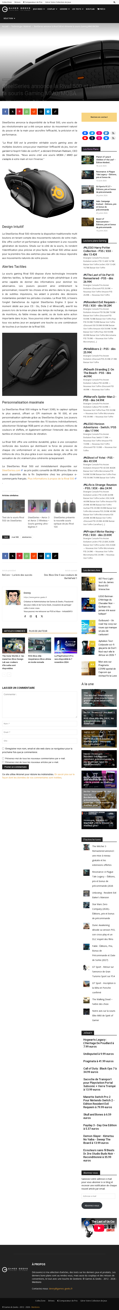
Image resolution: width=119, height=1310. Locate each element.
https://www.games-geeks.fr (35, 597)
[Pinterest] (19, 111)
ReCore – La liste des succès (17, 575)
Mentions (36, 1282)
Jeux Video (37, 9)
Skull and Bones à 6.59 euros (97, 1116)
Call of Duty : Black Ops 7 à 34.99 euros (100, 1070)
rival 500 (15, 537)
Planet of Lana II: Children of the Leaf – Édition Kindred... (106, 160)
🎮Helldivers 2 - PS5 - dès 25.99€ (99, 350)
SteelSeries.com (11, 470)
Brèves (17, 2)
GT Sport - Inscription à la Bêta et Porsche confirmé (103, 988)
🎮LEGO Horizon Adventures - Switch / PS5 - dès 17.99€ (99, 427)
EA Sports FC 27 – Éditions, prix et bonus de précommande (106, 189)
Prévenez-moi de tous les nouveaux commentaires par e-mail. (35, 758)
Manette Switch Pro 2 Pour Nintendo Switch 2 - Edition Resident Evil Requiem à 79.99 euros (99, 1102)
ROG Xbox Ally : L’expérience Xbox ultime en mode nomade (39, 659)
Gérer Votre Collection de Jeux (58, 2)
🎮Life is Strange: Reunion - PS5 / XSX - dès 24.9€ (100, 486)
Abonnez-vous (92, 1205)
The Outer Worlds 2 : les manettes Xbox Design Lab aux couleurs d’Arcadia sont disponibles (13, 662)
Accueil (5, 26)
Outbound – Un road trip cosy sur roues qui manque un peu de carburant (108, 627)
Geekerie (63, 9)
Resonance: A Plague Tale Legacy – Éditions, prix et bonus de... (106, 174)
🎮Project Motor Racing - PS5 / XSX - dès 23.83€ (99, 533)
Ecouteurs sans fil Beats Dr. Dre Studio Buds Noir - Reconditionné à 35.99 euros (99, 1155)
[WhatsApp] (27, 111)
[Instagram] (31, 616)
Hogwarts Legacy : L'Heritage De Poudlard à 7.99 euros (98, 1043)
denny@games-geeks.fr (61, 1288)
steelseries (26, 537)
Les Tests (76, 9)
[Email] (41, 111)
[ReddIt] (34, 111)
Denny (8, 100)
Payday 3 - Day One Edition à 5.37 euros (100, 1127)
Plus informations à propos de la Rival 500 (51, 478)
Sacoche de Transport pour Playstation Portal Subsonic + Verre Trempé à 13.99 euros (99, 1084)
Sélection (8, 18)
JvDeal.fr (87, 1033)
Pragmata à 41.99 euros (98, 1061)
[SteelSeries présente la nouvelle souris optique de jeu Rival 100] (65, 506)
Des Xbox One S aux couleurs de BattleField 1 (60, 577)
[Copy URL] (55, 111)
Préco (102, 9)
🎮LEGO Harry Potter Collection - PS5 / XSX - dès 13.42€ (98, 251)
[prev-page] (4, 675)
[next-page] (9, 675)
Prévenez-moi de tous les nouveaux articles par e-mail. (32, 762)
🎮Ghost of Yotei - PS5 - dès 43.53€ (98, 459)
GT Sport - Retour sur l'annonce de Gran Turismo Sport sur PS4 (103, 971)
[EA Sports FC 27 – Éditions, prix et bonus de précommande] (88, 189)
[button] (114, 2)
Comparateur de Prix (33, 2)
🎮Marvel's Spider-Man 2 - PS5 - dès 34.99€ (99, 398)
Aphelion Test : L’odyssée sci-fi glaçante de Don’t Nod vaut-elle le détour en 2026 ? (107, 648)
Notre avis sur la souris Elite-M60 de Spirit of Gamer (103, 1015)
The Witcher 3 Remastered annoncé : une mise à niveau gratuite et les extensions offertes (103, 855)
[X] (12, 111)
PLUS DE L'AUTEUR (38, 631)
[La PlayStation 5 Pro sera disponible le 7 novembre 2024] (65, 645)
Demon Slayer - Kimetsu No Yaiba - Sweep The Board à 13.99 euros (98, 1139)
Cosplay (51, 9)
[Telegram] (48, 111)
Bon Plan (90, 9)
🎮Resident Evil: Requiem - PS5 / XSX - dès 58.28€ (100, 303)
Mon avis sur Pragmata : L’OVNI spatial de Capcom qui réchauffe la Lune (108, 668)
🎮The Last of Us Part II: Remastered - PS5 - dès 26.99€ (98, 278)
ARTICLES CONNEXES (14, 631)
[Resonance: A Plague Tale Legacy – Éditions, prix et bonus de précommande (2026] (88, 174)
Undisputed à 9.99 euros (98, 1053)
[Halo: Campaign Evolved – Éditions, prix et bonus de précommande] (88, 204)
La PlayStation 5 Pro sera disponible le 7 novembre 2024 (63, 659)
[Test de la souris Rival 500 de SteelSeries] (13, 506)
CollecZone (7, 2)
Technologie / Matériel (21, 26)
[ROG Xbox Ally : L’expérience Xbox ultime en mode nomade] (39, 645)
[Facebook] (5, 111)
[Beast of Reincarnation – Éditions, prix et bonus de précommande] (88, 222)
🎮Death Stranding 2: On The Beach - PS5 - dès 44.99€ (98, 373)
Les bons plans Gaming (94, 241)
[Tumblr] (37, 616)
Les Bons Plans (91, 149)
